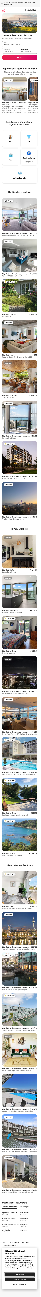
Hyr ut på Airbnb (30, 10)
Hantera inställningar (19, 1284)
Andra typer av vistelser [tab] (9, 1207)
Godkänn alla (20, 1274)
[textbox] (11, 51)
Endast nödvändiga (20, 1279)
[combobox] (20, 45)
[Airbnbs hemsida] (3, 10)
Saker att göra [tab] (24, 1207)
